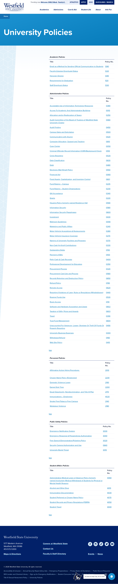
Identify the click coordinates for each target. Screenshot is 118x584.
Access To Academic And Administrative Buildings (70, 110)
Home (6, 16)
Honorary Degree (57, 76)
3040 (105, 436)
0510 (108, 151)
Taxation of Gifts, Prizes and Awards (64, 311)
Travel (52, 316)
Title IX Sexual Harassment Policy (15, 577)
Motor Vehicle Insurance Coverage (64, 236)
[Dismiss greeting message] (105, 574)
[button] (111, 576)
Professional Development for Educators (66, 264)
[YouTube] (112, 544)
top (50, 350)
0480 (108, 165)
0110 (107, 302)
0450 (108, 127)
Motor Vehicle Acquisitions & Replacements (67, 231)
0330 (108, 245)
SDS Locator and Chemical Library (16, 574)
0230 (108, 188)
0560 (108, 273)
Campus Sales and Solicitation (62, 132)
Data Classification (57, 160)
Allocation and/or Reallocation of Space (66, 115)
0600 (108, 212)
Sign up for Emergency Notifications (43, 574)
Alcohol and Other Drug (59, 488)
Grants (52, 198)
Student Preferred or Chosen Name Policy (66, 497)
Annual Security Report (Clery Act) (35, 571)
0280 (108, 231)
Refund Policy (55, 283)
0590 (108, 203)
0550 (108, 170)
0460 (108, 120)
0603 (108, 311)
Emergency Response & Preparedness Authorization (71, 436)
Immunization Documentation (62, 492)
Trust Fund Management (59, 320)
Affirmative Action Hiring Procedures (65, 370)
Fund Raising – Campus (59, 184)
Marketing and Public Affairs (61, 226)
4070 (109, 497)
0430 (108, 217)
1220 (107, 71)
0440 (108, 292)
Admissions (58, 9)
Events (91, 553)
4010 (109, 488)
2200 (107, 387)
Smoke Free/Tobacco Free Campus (64, 401)
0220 (108, 198)
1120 (106, 80)
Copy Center (55, 146)
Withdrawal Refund (57, 337)
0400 (108, 259)
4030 (109, 492)
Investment (54, 217)
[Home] (14, 7)
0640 (105, 445)
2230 (107, 377)
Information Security (58, 207)
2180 (107, 406)
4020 (107, 396)
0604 (108, 320)
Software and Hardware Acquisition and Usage (68, 306)
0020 (108, 155)
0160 (108, 337)
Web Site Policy (56, 342)
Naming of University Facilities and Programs (68, 240)
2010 (107, 370)
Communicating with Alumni (61, 137)
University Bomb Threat (59, 450)
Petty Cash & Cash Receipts (61, 259)
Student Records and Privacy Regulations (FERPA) (70, 502)
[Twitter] (107, 544)
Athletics (74, 2)
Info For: (108, 9)
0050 (108, 146)
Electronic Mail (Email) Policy (61, 170)
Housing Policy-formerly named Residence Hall (69, 203)
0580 (108, 207)
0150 (108, 250)
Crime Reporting (56, 155)
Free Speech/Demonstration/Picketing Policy (68, 440)
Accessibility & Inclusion (12, 571)
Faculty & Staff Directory (54, 553)
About (98, 9)
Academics (44, 9)
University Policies (36, 577)
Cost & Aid (72, 9)
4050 (109, 502)
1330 (107, 85)
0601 (108, 179)
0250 (108, 115)
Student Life (86, 9)
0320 (108, 269)
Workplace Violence (58, 406)
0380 (108, 105)
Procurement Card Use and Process (64, 273)
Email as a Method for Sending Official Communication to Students (76, 66)
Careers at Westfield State (55, 543)
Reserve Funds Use (57, 297)
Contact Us (48, 548)
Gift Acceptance (56, 193)
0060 (108, 174)
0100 (108, 254)
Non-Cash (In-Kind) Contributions (63, 245)
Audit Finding (55, 127)
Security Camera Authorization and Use (65, 445)
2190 (107, 382)
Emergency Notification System (62, 431)
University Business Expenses (62, 333)
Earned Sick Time (57, 387)
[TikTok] (101, 544)
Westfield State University (21, 537)
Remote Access (56, 287)
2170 (107, 392)
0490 (108, 325)
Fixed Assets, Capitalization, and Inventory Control (70, 179)
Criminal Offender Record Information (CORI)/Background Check (76, 151)
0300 (108, 333)
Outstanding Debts (57, 250)
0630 (108, 160)
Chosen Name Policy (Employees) (63, 377)
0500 (108, 132)
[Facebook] (90, 544)
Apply (83, 2)
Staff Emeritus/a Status (59, 85)
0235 (108, 184)
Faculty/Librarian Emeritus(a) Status (64, 71)
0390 (108, 316)
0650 (108, 278)
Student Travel (55, 507)
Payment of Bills (56, 254)
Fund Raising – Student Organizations (65, 188)
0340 (108, 193)
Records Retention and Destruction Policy (66, 278)
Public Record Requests (101, 571)
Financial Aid (55, 174)
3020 (105, 440)
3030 (105, 431)
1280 (107, 66)
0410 (108, 342)
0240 (108, 226)
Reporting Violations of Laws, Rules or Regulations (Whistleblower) (76, 292)
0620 (108, 287)
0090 (108, 221)
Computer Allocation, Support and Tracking (67, 141)
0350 (108, 264)
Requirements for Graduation (61, 80)
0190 (108, 283)
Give (91, 2)
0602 (108, 306)
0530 (108, 297)
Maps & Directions (12, 553)
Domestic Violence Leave (60, 382)
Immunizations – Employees (61, 396)
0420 (108, 137)
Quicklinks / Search (104, 2)
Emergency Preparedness (58, 571)
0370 (108, 240)
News (100, 553)
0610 (108, 141)
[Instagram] (96, 544)
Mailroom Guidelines (58, 221)
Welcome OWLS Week (49, 2)
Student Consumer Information (69, 574)
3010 (105, 450)
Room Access (55, 302)
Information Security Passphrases (63, 212)
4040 (109, 507)
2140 (107, 401)
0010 (108, 110)
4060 (109, 478)
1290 (107, 76)
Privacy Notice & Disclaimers (80, 571)
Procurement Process (58, 269)
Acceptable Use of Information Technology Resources (71, 105)
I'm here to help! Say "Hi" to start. (95, 576)
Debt (52, 165)
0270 (108, 236)
